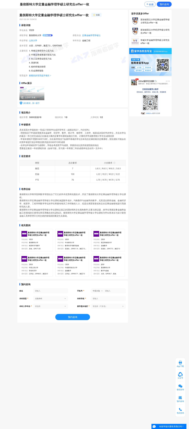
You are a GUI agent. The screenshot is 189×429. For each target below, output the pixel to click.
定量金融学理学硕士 (91, 35)
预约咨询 (164, 4)
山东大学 (33, 40)
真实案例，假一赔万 (31, 103)
